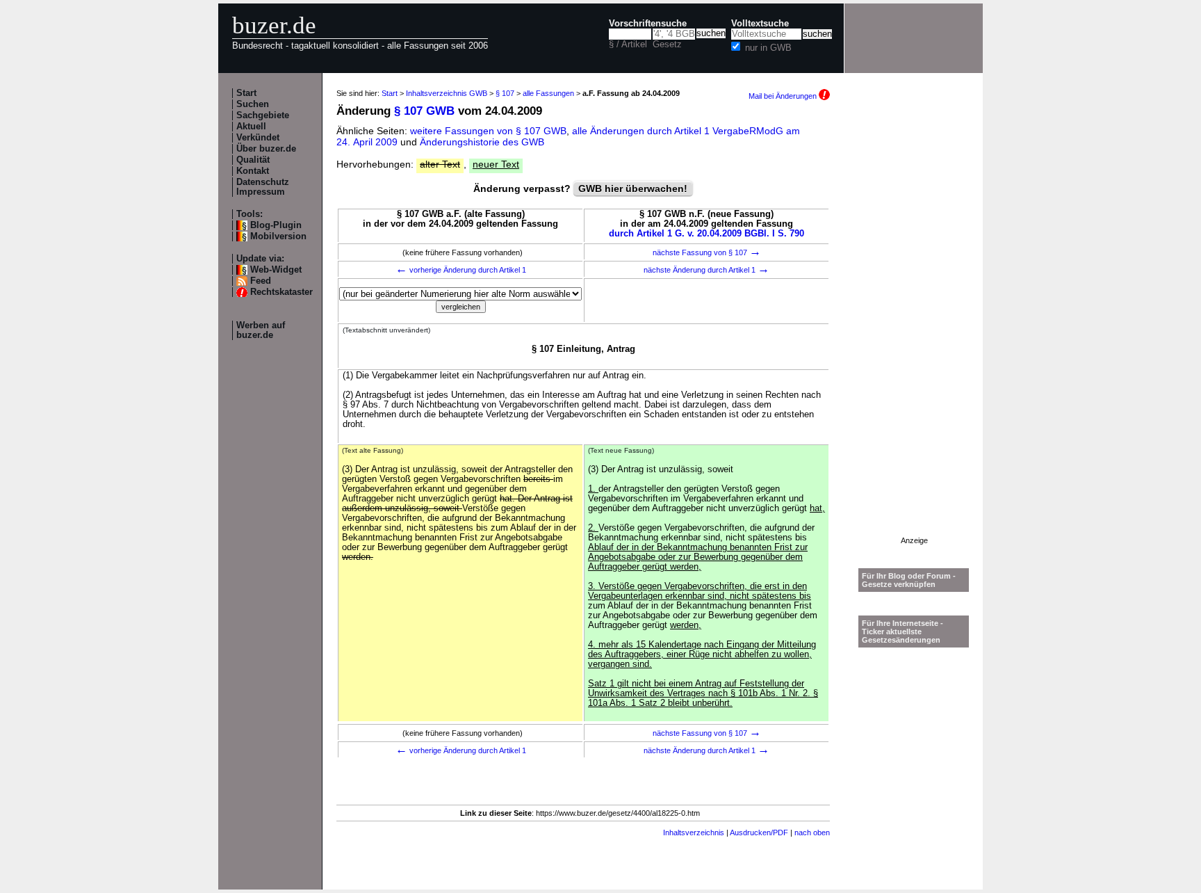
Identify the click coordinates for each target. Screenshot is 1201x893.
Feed (260, 281)
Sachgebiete (262, 115)
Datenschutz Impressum (262, 187)
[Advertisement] (914, 327)
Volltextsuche (760, 24)
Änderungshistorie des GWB (482, 141)
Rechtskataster (281, 292)
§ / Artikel (628, 44)
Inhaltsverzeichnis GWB (446, 93)
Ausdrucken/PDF (759, 832)
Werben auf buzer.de (260, 330)
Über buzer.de (266, 149)
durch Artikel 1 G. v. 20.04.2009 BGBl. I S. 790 (706, 234)
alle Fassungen (548, 93)
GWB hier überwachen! (632, 188)
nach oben (812, 832)
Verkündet (257, 138)
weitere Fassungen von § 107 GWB (488, 130)
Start (246, 93)
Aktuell (251, 126)
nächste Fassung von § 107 (707, 252)
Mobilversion (278, 236)
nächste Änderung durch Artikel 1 (706, 270)
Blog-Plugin (276, 225)
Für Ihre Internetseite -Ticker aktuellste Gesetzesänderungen (902, 631)
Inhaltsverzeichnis (693, 832)
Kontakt (252, 171)
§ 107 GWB (424, 111)
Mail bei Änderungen (784, 96)
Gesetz (667, 44)
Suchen (252, 104)
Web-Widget (276, 270)
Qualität (253, 160)
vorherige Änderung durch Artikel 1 (460, 270)
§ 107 (505, 93)
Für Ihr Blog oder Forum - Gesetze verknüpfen (909, 580)
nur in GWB (768, 48)
